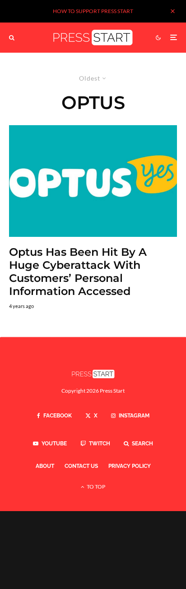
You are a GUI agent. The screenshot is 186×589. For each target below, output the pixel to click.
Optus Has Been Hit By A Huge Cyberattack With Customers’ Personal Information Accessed (78, 271)
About (45, 466)
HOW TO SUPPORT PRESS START (93, 11)
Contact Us (81, 466)
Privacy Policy (129, 466)
